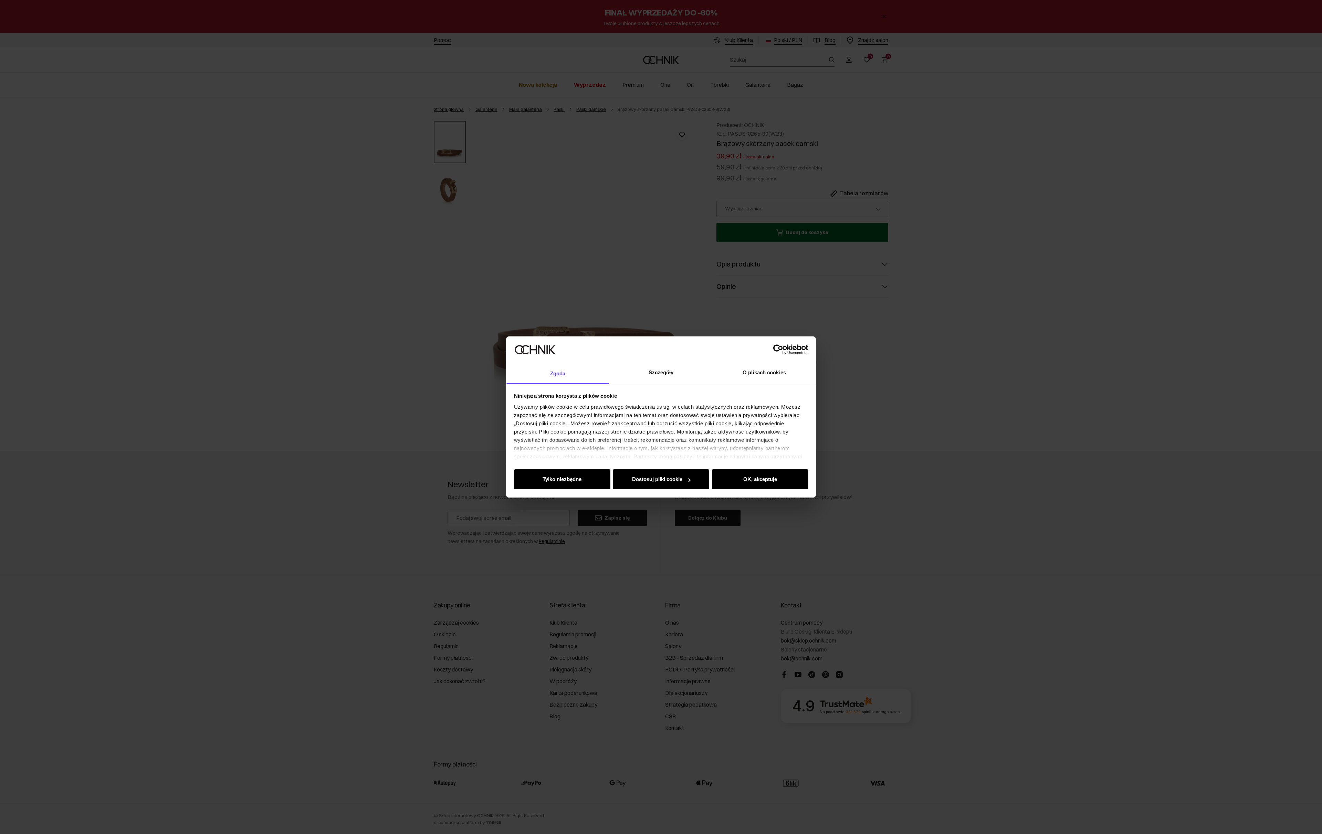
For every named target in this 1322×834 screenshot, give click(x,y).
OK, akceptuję (760, 479)
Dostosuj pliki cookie (657, 479)
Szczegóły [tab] (661, 372)
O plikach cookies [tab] (764, 372)
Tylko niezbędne (562, 479)
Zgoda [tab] (558, 373)
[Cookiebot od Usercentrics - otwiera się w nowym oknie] (778, 349)
